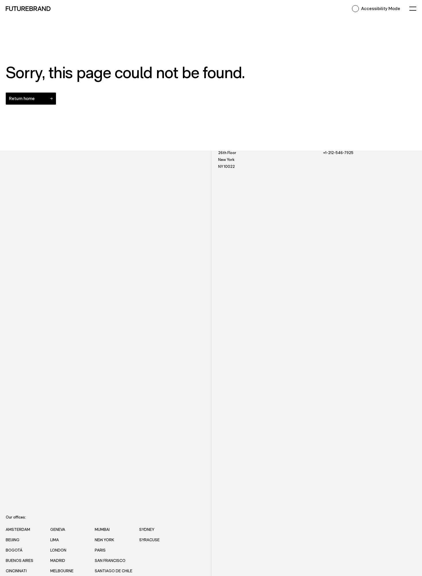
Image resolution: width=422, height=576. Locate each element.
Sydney (146, 529)
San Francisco (110, 560)
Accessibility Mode (380, 8)
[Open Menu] (412, 8)
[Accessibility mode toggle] (355, 8)
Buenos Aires (19, 560)
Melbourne (61, 570)
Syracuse (149, 539)
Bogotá (14, 550)
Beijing (13, 539)
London (58, 550)
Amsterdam (18, 529)
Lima (54, 539)
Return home (22, 98)
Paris (100, 550)
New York (104, 539)
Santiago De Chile (113, 570)
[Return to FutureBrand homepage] (28, 8)
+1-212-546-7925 (338, 152)
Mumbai (102, 529)
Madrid (57, 560)
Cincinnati (16, 570)
